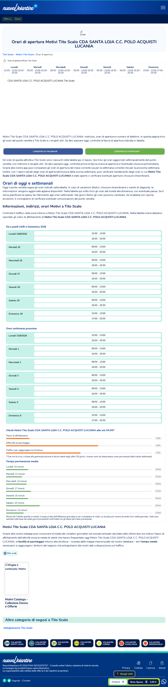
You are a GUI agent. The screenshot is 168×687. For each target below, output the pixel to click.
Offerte (7, 19)
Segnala (16, 680)
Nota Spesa (143, 681)
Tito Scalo (8, 54)
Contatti (26, 680)
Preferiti (118, 681)
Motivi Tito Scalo (25, 54)
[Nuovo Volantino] (18, 7)
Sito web (11, 553)
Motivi (18, 19)
